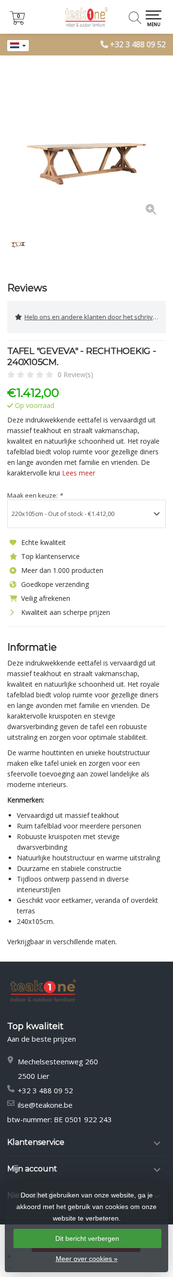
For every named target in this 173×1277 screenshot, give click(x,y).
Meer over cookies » (87, 1259)
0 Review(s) (75, 374)
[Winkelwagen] (17, 22)
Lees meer (78, 472)
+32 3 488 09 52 (138, 44)
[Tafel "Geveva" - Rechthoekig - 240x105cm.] (86, 144)
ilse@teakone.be (45, 1105)
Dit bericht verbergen (87, 1238)
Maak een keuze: (34, 495)
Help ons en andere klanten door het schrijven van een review (95, 316)
